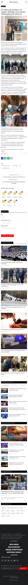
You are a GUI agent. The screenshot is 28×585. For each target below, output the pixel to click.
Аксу (9, 513)
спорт (3, 510)
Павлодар (4, 507)
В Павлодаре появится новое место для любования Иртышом (17, 389)
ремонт (22, 510)
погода (7, 510)
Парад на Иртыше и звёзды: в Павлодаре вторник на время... (18, 402)
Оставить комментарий (7, 235)
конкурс (13, 513)
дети (18, 510)
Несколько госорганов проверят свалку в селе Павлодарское (12, 285)
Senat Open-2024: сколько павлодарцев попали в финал (13, 373)
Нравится (4, 197)
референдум (14, 165)
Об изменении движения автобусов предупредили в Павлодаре (14, 182)
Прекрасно (15, 197)
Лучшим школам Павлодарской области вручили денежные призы (17, 415)
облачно (3, 516)
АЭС (20, 165)
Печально (9, 205)
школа (8, 516)
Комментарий (4, 225)
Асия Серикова (4, 153)
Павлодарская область (6, 165)
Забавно (20, 197)
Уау (14, 205)
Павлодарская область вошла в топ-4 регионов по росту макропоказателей (12, 492)
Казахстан (4, 513)
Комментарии (5, 211)
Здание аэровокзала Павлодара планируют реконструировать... (16, 396)
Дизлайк (9, 197)
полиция (21, 507)
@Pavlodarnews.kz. (13, 45)
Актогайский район (5, 168)
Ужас (4, 205)
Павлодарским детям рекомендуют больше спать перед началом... (16, 463)
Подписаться (23, 568)
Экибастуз (13, 510)
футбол (18, 513)
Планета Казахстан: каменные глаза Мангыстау (14, 176)
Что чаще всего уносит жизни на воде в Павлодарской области (17, 457)
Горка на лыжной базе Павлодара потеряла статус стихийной (13, 308)
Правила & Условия (14, 580)
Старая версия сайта (22, 576)
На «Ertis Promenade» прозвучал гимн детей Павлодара (11, 263)
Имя (2, 214)
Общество (3, 6)
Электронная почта (5, 220)
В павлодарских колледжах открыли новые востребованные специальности (17, 408)
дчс (22, 513)
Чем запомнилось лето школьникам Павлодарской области (16, 450)
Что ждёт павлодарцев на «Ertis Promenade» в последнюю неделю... (17, 444)
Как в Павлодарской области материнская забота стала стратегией (13, 351)
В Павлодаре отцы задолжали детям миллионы (12, 329)
